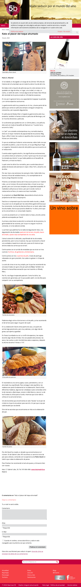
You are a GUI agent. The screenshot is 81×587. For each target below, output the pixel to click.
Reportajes (5, 573)
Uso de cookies (72, 585)
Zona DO (30, 573)
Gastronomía (31, 577)
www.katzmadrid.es (38, 469)
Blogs (54, 570)
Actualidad (5, 570)
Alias (3, 523)
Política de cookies (17, 31)
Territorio (5, 577)
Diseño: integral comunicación (28, 585)
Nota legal (45, 585)
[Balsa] (64, 53)
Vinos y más (31, 575)
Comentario (6, 508)
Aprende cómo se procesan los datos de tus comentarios (22, 552)
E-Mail (4, 532)
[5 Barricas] (13, 8)
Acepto (60, 31)
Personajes (5, 575)
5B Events (56, 573)
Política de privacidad (57, 585)
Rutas (29, 570)
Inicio (3, 30)
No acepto (66, 31)
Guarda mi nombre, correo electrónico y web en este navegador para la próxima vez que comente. (20, 541)
